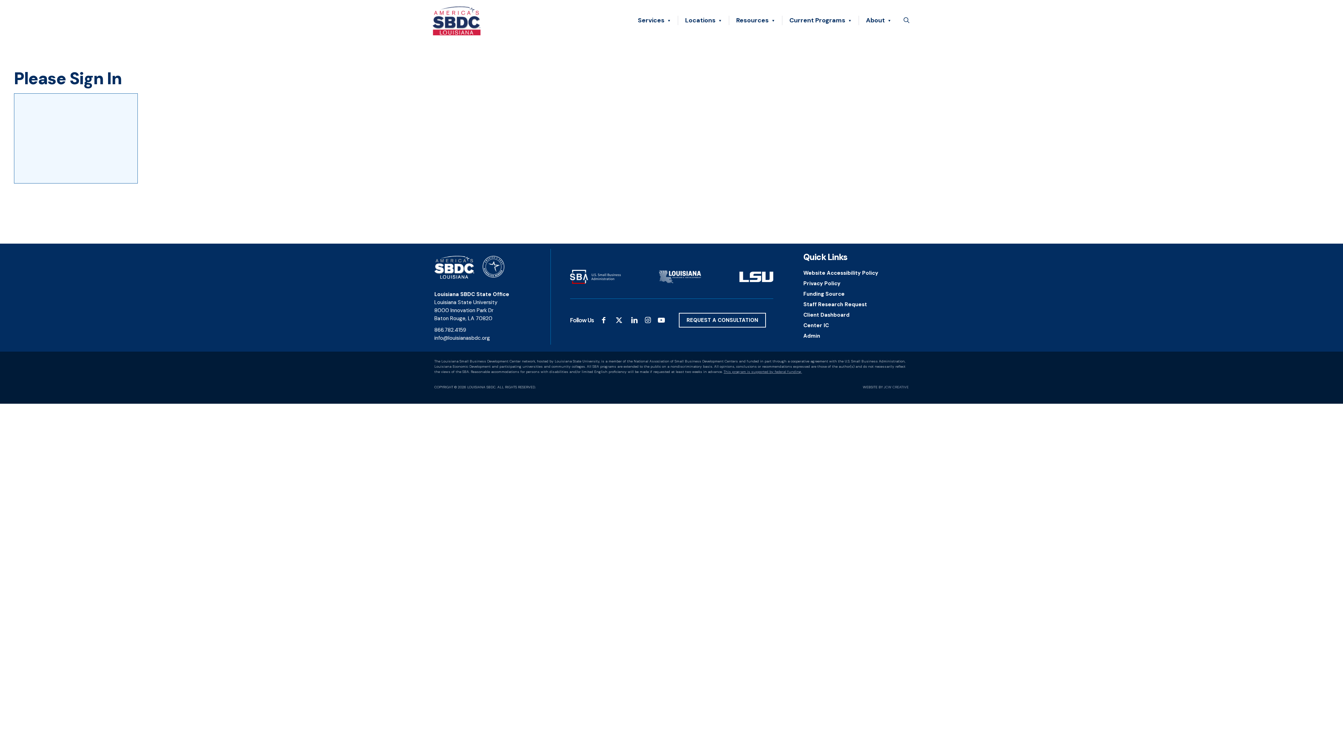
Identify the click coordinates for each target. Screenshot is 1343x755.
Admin (811, 335)
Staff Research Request (835, 304)
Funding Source (824, 293)
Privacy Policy (821, 283)
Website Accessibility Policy (840, 272)
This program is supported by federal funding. (763, 371)
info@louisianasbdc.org (462, 338)
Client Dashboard (826, 314)
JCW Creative (896, 387)
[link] (595, 277)
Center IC (816, 325)
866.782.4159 (450, 329)
